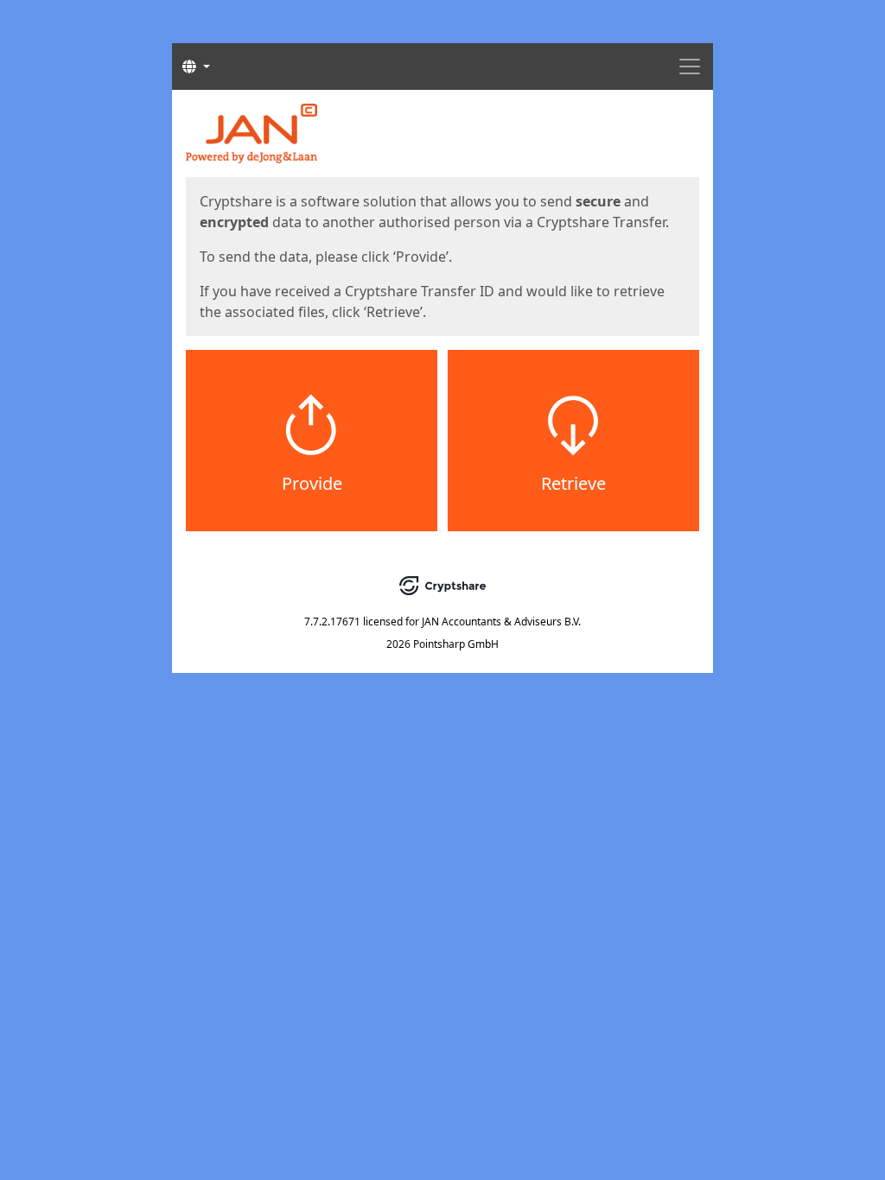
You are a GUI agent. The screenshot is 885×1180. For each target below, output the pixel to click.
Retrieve (573, 483)
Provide (312, 483)
